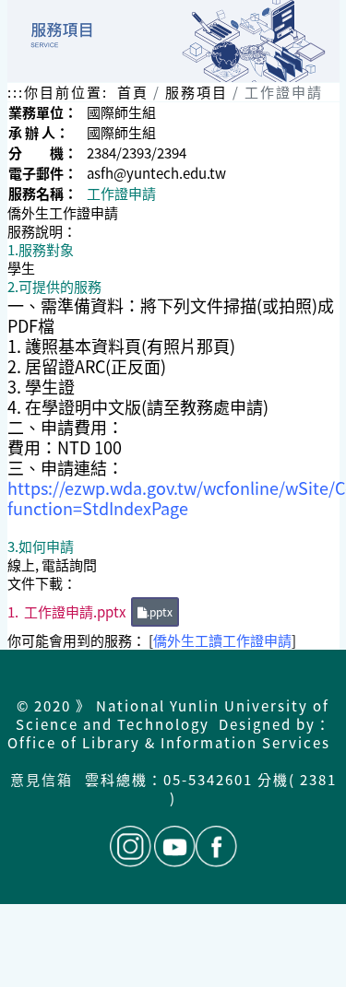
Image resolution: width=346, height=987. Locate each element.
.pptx (160, 611)
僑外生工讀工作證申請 (222, 640)
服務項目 (196, 91)
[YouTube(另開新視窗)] (175, 846)
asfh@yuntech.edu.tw (156, 172)
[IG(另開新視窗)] (130, 846)
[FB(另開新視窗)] (216, 846)
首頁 (133, 91)
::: (15, 92)
